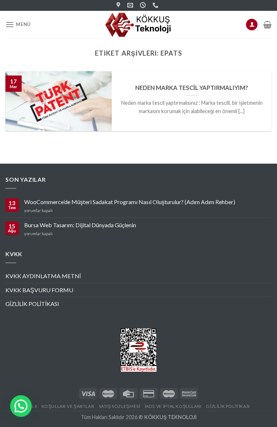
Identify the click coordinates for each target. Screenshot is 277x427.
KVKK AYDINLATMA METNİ (43, 275)
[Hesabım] (252, 25)
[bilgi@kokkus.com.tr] (131, 5)
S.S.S (32, 406)
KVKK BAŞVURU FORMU (39, 289)
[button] (21, 406)
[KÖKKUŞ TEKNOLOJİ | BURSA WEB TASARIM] (119, 5)
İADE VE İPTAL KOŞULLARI (173, 406)
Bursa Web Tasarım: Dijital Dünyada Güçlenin (80, 224)
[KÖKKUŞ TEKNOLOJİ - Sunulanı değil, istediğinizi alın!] (138, 24)
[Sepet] (267, 25)
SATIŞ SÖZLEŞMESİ (119, 406)
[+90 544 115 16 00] (156, 5)
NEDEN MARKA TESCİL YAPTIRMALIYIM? (191, 87)
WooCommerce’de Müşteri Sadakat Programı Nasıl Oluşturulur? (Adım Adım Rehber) (129, 201)
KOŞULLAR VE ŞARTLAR (67, 406)
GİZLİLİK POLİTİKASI (32, 303)
